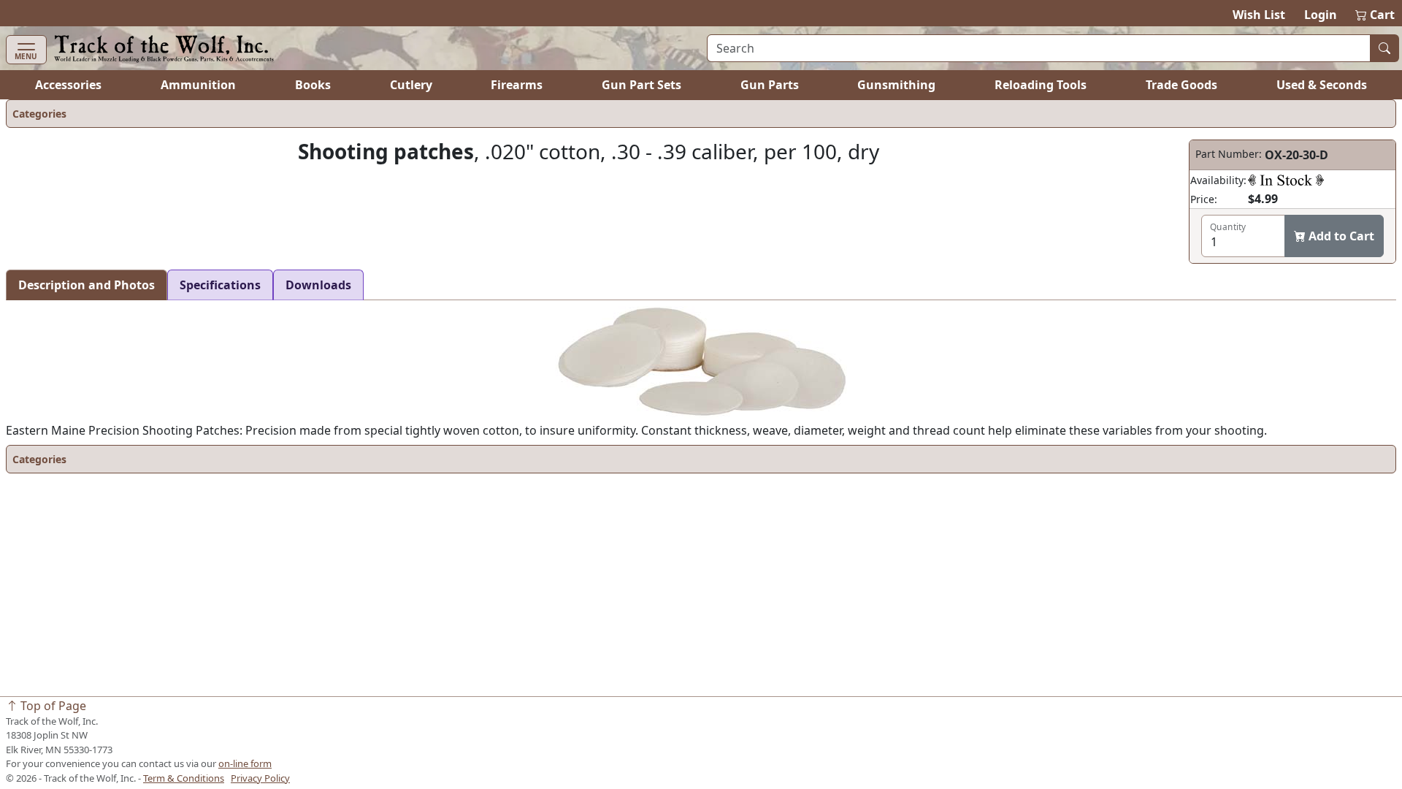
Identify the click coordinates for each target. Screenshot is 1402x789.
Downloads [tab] (318, 285)
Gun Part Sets (641, 85)
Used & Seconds (1321, 85)
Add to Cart (1340, 236)
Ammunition (198, 85)
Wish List (1259, 15)
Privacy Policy (260, 778)
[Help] (1286, 180)
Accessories (68, 85)
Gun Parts (769, 85)
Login (1320, 15)
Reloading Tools (1041, 85)
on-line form (245, 763)
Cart (1375, 15)
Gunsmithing (896, 85)
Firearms (517, 85)
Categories (39, 114)
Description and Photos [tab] (86, 285)
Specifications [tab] (220, 285)
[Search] (1384, 48)
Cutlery (411, 85)
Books (313, 85)
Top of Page (52, 706)
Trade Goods (1181, 85)
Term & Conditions (183, 778)
